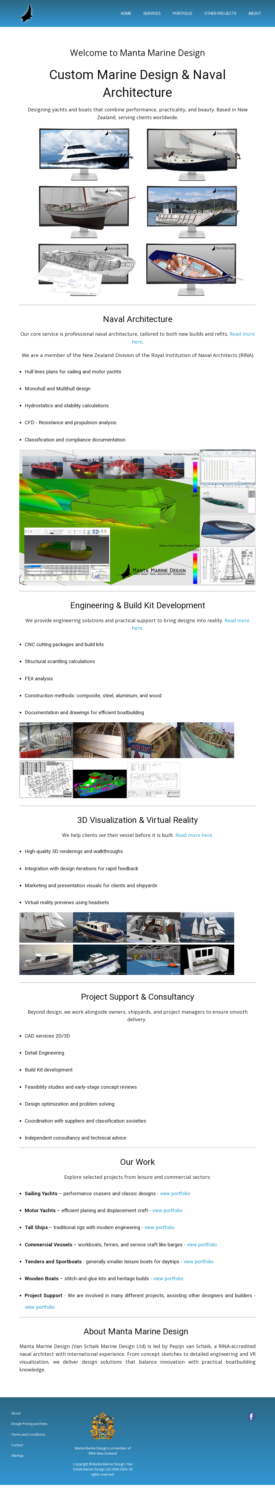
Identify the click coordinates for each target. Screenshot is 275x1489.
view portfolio (175, 1194)
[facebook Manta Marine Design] (251, 1416)
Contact (17, 1445)
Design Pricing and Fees (29, 1423)
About (16, 1413)
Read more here (193, 835)
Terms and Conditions (28, 1434)
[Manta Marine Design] (24, 13)
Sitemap (17, 1455)
